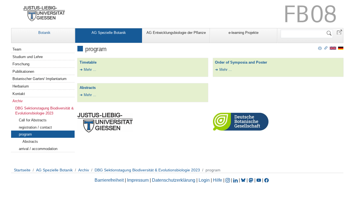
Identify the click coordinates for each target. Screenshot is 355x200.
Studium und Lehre (27, 57)
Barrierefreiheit (109, 180)
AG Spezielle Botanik (109, 33)
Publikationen (23, 71)
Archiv (17, 101)
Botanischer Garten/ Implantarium (39, 79)
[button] (339, 32)
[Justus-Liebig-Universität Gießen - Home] (44, 13)
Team (16, 49)
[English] (333, 48)
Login (205, 180)
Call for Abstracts (33, 120)
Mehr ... (90, 70)
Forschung (20, 64)
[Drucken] (320, 48)
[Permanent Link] (326, 48)
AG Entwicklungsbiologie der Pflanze (176, 33)
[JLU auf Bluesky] (244, 180)
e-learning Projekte (243, 33)
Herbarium (20, 86)
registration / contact (35, 127)
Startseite (22, 170)
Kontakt (18, 94)
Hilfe (217, 180)
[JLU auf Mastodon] (251, 180)
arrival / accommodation (38, 149)
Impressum (138, 180)
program (25, 134)
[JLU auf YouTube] (259, 180)
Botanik (44, 33)
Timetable (88, 62)
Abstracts (88, 88)
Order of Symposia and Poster (241, 62)
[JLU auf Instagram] (228, 180)
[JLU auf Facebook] (266, 180)
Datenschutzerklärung (173, 180)
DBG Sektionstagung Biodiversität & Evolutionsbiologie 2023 (44, 110)
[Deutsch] (340, 48)
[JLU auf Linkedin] (236, 180)
